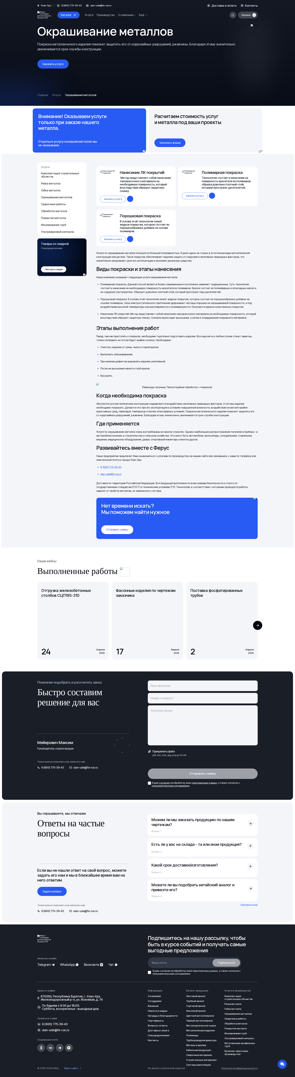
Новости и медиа (157, 1011)
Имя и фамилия (160, 685)
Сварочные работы (53, 204)
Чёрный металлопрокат (199, 1020)
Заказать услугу (53, 64)
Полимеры (192, 1035)
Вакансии (153, 1006)
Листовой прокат (196, 996)
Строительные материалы (201, 1060)
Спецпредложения (158, 1035)
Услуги (89, 15)
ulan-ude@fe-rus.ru (100, 5)
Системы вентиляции (198, 1065)
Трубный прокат (195, 1001)
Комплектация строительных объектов (60, 175)
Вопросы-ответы (157, 1025)
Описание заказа (161, 710)
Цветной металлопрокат (200, 1015)
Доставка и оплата (224, 5)
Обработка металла (54, 211)
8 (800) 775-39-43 (110, 467)
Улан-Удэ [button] (46, 5)
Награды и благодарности (162, 1015)
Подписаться (226, 962)
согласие (164, 783)
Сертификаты (156, 1020)
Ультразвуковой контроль (57, 231)
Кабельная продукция (198, 1050)
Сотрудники (155, 1001)
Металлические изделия (200, 1030)
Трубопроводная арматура (201, 1040)
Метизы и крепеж (196, 1045)
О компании (154, 996)
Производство (106, 15)
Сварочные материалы (199, 1055)
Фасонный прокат (196, 1011)
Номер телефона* (161, 698)
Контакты (251, 5)
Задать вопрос (52, 891)
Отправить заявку (117, 529)
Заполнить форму (170, 142)
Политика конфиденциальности (239, 1068)
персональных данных (204, 783)
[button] (257, 625)
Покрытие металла (53, 218)
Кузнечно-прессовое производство (236, 1052)
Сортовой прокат (196, 1006)
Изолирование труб (53, 224)
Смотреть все (249, 904)
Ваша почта (159, 962)
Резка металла (50, 183)
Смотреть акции (54, 269)
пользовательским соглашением (170, 785)
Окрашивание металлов (56, 197)
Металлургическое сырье (201, 1025)
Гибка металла (50, 190)
